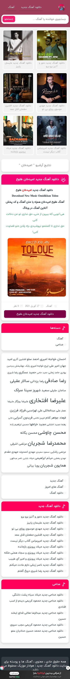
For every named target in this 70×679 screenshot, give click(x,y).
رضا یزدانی (37, 381)
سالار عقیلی (19, 381)
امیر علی (54, 366)
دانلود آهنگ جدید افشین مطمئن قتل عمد (39, 535)
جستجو (8, 19)
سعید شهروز (41, 390)
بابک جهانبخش (22, 366)
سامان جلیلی (58, 390)
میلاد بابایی (28, 458)
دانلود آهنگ (56, 493)
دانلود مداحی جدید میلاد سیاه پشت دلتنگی (37, 595)
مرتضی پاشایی (58, 452)
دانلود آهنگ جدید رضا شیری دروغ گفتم (40, 571)
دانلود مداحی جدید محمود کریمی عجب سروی (36, 625)
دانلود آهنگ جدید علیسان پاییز (45, 523)
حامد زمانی (54, 372)
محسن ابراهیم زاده (19, 424)
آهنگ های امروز (54, 487)
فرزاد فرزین (18, 410)
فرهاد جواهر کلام (56, 418)
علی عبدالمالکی (51, 410)
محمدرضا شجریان (47, 443)
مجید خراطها (38, 424)
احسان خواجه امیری (53, 359)
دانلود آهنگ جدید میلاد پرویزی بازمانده (40, 547)
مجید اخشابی (53, 424)
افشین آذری (19, 359)
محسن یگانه (28, 433)
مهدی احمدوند (27, 452)
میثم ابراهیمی (44, 458)
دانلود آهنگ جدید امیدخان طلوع (37, 179)
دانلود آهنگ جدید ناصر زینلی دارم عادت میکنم (36, 565)
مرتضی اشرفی (18, 444)
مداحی (59, 345)
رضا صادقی (55, 381)
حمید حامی (42, 372)
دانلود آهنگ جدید (31, 7)
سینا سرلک (23, 390)
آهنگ (11, 7)
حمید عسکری (27, 372)
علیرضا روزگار (21, 401)
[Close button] (68, 668)
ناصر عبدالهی (16, 458)
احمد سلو (33, 359)
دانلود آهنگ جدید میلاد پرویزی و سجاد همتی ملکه (33, 553)
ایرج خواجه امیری (39, 366)
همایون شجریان (53, 465)
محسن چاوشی (52, 432)
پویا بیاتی (33, 466)
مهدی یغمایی (59, 458)
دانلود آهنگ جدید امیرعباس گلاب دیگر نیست (36, 541)
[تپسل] (2, 668)
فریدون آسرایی (22, 418)
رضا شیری (12, 372)
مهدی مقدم (11, 452)
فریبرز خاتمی (39, 418)
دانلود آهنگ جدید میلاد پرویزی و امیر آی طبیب (36, 559)
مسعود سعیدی (43, 452)
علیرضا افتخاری (47, 401)
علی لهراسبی (34, 410)
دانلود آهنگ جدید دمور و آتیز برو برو (42, 517)
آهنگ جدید (56, 481)
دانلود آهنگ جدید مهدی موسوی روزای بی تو (37, 529)
